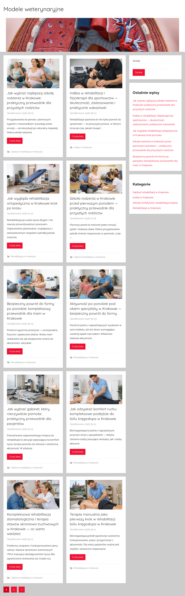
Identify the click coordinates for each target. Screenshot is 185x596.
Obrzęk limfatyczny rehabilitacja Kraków (155, 202)
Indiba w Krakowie (83, 147)
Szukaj (136, 60)
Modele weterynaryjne (33, 9)
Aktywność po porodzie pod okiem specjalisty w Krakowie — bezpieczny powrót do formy (95, 308)
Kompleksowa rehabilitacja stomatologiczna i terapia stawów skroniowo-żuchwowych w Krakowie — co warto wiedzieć (33, 524)
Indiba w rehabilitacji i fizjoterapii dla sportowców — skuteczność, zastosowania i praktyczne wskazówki (154, 120)
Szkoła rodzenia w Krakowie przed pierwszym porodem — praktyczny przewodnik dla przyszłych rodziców (153, 146)
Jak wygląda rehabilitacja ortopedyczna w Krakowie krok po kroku (32, 203)
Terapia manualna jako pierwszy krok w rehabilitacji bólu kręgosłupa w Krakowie (93, 519)
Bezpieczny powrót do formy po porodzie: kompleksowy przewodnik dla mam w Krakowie (155, 161)
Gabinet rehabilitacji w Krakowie (27, 151)
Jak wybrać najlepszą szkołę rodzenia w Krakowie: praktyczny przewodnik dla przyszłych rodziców (155, 105)
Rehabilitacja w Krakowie (23, 256)
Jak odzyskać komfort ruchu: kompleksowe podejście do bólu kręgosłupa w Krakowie (93, 414)
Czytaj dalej (14, 140)
